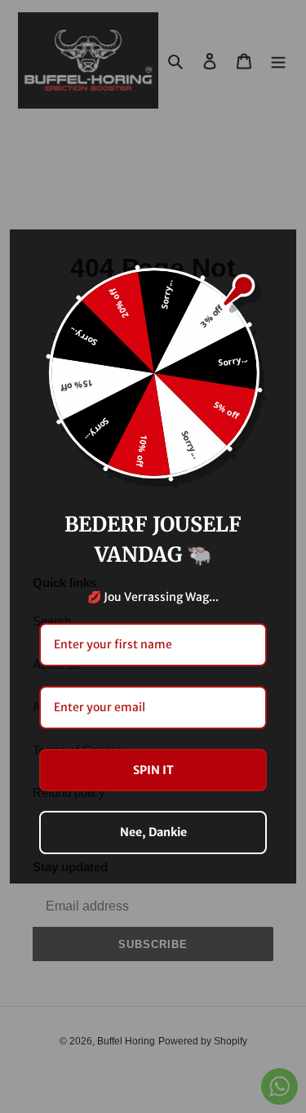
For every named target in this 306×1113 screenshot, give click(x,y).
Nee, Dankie (153, 832)
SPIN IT (153, 770)
